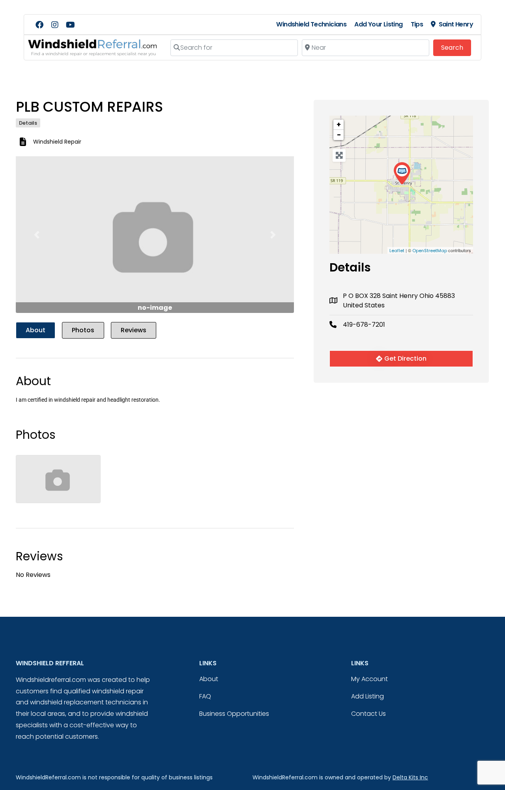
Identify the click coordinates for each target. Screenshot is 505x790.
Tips (417, 24)
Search (456, 47)
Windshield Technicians (311, 24)
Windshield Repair (57, 142)
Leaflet (396, 250)
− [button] (339, 135)
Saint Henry (456, 24)
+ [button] (339, 124)
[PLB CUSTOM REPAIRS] (401, 173)
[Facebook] (39, 25)
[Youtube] (70, 25)
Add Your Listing (378, 24)
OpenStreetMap (429, 250)
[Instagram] (55, 25)
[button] (37, 234)
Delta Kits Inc (410, 777)
